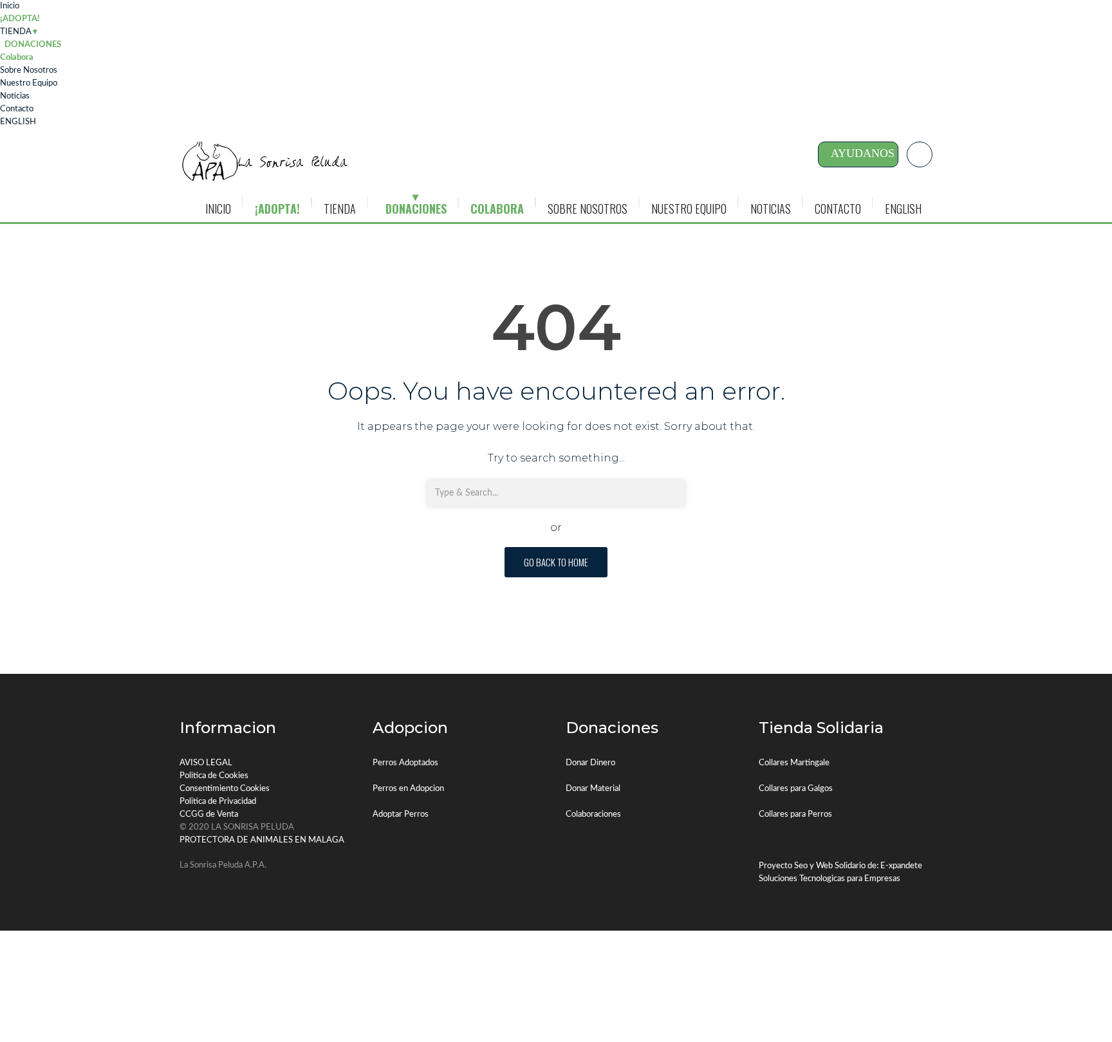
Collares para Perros (795, 814)
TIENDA (16, 32)
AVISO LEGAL (206, 763)
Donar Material (593, 789)
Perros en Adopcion (408, 789)
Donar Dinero (590, 763)
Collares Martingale (794, 763)
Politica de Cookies (214, 776)
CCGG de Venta (209, 814)
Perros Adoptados (405, 763)
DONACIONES (416, 208)
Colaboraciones (593, 814)
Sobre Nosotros (28, 70)
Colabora (16, 57)
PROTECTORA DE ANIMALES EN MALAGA (262, 840)
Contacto (16, 109)
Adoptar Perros (401, 814)
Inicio (9, 6)
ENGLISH (18, 122)
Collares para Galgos (796, 789)
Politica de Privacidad (218, 801)
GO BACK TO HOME (556, 562)
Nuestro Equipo (28, 83)
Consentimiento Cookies (225, 789)
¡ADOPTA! (20, 19)
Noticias (15, 96)
